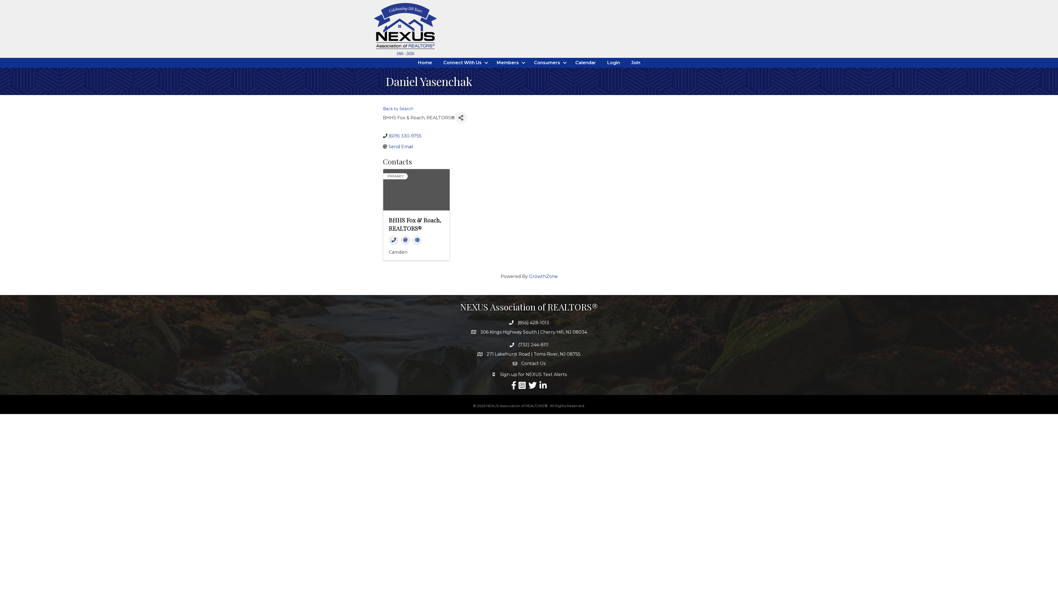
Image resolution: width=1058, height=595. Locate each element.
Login (613, 62)
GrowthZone (543, 276)
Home (425, 62)
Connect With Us (462, 62)
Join (635, 62)
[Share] (461, 118)
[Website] (417, 240)
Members (508, 62)
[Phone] (393, 240)
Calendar (585, 62)
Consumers (547, 62)
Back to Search (398, 108)
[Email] (405, 240)
